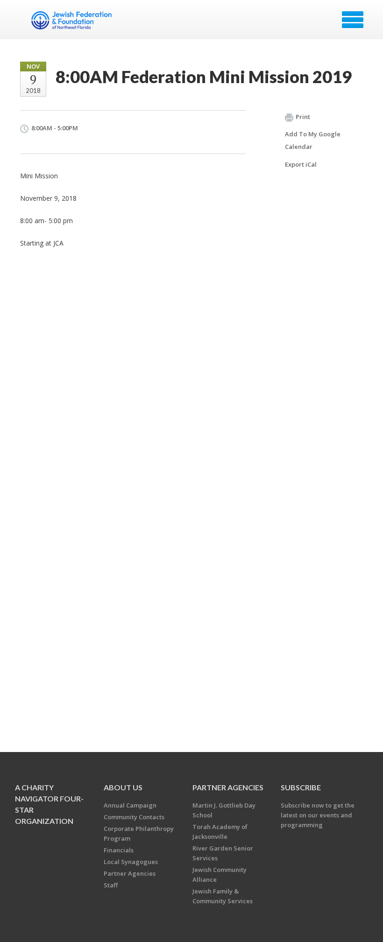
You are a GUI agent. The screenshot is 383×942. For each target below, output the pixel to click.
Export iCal (301, 164)
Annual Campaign (130, 805)
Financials (119, 850)
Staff (111, 885)
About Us (123, 787)
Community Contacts (134, 817)
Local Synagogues (131, 862)
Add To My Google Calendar (312, 140)
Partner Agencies (130, 873)
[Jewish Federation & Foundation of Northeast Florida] (72, 23)
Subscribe (301, 787)
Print (303, 116)
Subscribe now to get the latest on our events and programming (318, 815)
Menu (352, 19)
